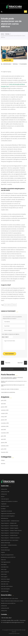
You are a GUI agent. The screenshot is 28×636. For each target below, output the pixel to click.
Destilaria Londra (5, 506)
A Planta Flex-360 (5, 491)
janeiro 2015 (4, 442)
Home (2, 34)
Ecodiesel (3, 508)
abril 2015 (3, 439)
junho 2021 (3, 400)
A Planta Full (4, 494)
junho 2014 (3, 449)
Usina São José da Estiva (7, 586)
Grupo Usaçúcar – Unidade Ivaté (8, 523)
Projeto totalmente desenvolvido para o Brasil (12, 601)
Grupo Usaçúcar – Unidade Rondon (9, 535)
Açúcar (2, 496)
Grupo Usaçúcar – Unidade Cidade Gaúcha (11, 530)
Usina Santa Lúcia (5, 581)
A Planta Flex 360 (5, 608)
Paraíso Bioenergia (5, 550)
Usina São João (4, 584)
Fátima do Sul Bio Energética (7, 516)
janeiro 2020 (4, 406)
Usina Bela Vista (4, 567)
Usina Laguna (4, 576)
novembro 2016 (5, 423)
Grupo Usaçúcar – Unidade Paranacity (10, 533)
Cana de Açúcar (5, 499)
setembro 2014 (4, 445)
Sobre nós (3, 559)
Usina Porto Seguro (5, 579)
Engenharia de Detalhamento (8, 513)
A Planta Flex (4, 489)
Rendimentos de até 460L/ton (8, 557)
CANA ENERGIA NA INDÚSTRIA (8, 392)
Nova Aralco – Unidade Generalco (9, 545)
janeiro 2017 (4, 419)
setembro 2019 (4, 410)
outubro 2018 (4, 413)
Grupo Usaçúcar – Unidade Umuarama (10, 538)
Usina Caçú (3, 569)
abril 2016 (3, 429)
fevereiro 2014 (4, 452)
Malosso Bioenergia (5, 542)
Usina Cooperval (5, 572)
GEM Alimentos (4, 518)
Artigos (3, 460)
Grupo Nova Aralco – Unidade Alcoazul (10, 520)
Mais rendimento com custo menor (9, 598)
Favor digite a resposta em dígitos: (10, 334)
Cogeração (3, 503)
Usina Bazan (4, 564)
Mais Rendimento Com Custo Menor (9, 540)
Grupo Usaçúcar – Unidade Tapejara (9, 528)
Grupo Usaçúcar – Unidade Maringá (9, 525)
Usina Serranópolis (5, 589)
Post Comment (9, 354)
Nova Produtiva (4, 547)
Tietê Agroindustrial (5, 562)
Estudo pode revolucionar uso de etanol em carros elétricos (14, 382)
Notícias (7, 34)
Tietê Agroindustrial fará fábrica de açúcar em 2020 (12, 385)
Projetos (3, 552)
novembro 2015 (5, 432)
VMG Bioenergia (4, 591)
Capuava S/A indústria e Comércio (9, 501)
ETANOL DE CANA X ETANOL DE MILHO (10, 389)
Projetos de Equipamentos (7, 555)
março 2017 (4, 416)
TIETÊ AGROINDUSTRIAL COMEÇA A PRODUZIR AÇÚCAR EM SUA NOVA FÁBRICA (12, 378)
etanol (14, 305)
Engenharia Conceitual (6, 511)
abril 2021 (3, 403)
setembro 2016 (4, 426)
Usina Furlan (4, 574)
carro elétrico (7, 305)
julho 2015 (3, 436)
